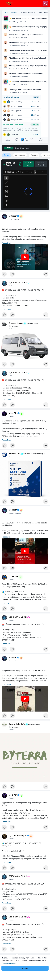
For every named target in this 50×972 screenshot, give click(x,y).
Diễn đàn (17, 140)
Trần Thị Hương (16, 102)
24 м (10, 329)
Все (7, 155)
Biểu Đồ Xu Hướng (28, 164)
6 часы (11, 920)
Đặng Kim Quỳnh (17, 119)
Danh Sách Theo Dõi (40, 164)
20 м (10, 285)
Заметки (21, 155)
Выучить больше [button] (9, 963)
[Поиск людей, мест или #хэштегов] (45, 3)
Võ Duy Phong (16, 115)
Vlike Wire (13, 413)
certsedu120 (14, 454)
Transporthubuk (16, 323)
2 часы (11, 416)
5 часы (11, 839)
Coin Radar (14, 576)
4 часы (11, 729)
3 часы (11, 579)
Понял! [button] (25, 968)
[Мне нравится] (25, 275)
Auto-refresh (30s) (29, 140)
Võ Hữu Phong (16, 106)
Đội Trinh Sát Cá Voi (18, 282)
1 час (10, 376)
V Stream (13, 216)
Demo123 (14, 134)
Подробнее (6, 243)
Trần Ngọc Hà (16, 111)
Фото (35, 155)
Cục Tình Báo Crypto (18, 836)
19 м (10, 219)
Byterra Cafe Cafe (17, 724)
